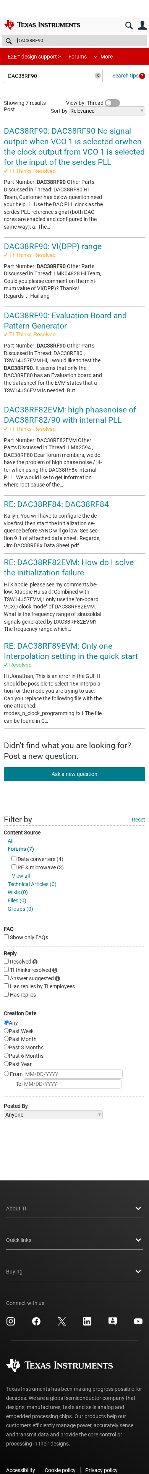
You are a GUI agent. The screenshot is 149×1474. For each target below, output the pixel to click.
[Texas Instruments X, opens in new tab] (61, 1324)
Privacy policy (101, 1470)
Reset (138, 820)
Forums (77, 57)
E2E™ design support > (34, 57)
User (142, 25)
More (106, 57)
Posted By (16, 1106)
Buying (14, 1272)
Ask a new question (74, 774)
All (10, 841)
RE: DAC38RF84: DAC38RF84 (56, 504)
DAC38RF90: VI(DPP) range (53, 246)
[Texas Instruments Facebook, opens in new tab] (36, 1324)
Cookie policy (60, 1470)
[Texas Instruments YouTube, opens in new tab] (138, 1324)
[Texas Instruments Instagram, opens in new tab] (10, 1324)
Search (129, 25)
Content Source (22, 832)
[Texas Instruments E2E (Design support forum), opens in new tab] (112, 1324)
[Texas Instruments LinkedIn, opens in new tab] (87, 1324)
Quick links (18, 1240)
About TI (16, 1208)
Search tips (125, 76)
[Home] (42, 25)
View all (21, 876)
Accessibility (20, 1470)
